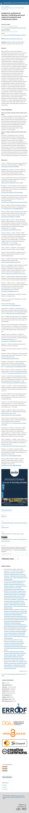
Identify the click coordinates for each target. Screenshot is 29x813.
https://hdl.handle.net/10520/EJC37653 (10, 358)
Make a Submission (7, 777)
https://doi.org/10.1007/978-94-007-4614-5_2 (11, 229)
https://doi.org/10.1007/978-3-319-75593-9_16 (16, 382)
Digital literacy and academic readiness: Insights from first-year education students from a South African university (14, 643)
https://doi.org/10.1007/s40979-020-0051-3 (16, 313)
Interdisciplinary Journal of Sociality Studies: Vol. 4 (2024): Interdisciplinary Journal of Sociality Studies (14, 656)
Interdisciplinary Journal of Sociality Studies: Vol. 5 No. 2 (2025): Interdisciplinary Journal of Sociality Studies (15, 587)
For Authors (4, 787)
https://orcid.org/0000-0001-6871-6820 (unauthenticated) (14, 35)
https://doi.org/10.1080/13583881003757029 (11, 455)
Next (25, 671)
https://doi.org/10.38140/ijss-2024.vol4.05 (13, 38)
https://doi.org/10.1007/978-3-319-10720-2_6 (11, 244)
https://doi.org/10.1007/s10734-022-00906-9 (11, 415)
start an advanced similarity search (15, 674)
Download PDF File (7, 510)
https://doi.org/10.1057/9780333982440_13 (11, 305)
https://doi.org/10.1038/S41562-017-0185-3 (17, 373)
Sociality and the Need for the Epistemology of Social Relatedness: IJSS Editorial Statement (15, 621)
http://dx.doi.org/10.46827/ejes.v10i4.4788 (10, 262)
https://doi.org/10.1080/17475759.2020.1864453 (12, 192)
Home (2, 6)
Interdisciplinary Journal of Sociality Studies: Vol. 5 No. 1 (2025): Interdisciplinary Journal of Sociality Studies (16, 577)
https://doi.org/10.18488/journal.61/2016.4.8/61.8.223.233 (14, 202)
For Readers (4, 785)
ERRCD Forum (10, 697)
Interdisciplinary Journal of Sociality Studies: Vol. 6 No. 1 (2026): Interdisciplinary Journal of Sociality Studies (16, 606)
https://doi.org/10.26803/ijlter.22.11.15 (10, 291)
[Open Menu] (1, 3)
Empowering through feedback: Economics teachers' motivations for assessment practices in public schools (15, 653)
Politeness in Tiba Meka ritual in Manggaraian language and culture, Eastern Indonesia (15, 663)
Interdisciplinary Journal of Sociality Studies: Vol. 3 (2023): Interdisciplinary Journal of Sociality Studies (14, 666)
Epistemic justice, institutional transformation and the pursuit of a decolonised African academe (15, 592)
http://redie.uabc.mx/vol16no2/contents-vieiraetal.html (13, 446)
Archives (7, 6)
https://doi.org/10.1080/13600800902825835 (11, 465)
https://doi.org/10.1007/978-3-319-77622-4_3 (16, 273)
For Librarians (5, 789)
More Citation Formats (6, 554)
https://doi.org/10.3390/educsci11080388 (10, 216)
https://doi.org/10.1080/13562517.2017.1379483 (12, 182)
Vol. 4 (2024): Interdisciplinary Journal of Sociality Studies (12, 7)
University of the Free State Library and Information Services (13, 796)
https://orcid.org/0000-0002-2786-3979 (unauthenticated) (14, 27)
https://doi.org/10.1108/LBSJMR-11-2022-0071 (11, 341)
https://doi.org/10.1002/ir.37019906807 (10, 166)
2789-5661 (7, 683)
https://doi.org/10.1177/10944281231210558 (16, 366)
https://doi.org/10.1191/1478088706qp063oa (14, 208)
